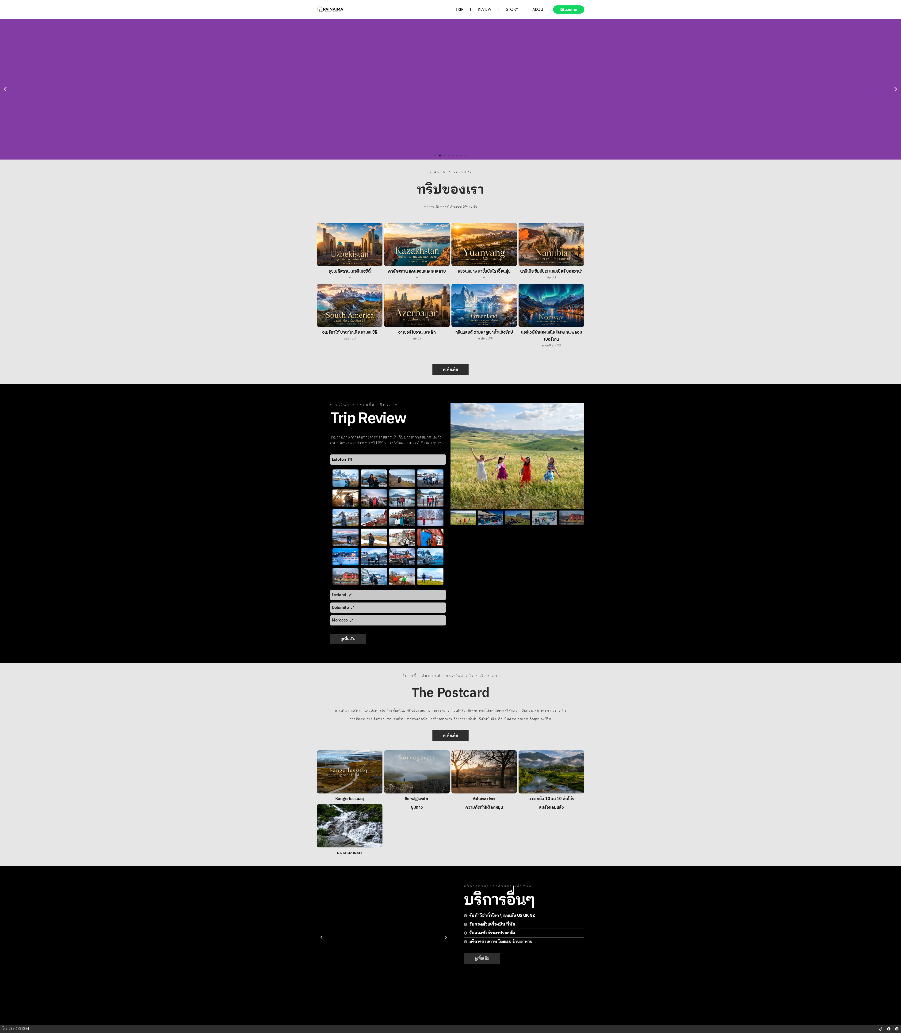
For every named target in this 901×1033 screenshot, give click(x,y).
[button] (5, 89)
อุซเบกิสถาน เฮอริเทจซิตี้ (349, 271)
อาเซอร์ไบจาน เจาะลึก (417, 332)
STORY (512, 9)
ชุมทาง (417, 807)
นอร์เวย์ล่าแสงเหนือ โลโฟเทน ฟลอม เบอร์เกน (551, 336)
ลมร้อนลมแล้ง (551, 807)
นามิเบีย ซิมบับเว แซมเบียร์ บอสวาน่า (551, 271)
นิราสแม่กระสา (349, 852)
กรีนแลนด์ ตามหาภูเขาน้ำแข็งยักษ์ (484, 332)
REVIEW (484, 9)
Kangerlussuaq (349, 798)
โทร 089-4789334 (15, 1028)
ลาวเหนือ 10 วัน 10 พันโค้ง (551, 798)
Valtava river (484, 798)
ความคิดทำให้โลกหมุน (484, 807)
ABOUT (538, 9)
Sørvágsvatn (417, 798)
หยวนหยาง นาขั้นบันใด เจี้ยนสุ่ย (484, 271)
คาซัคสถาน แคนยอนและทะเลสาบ (417, 271)
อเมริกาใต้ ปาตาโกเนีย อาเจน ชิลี (349, 332)
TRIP (459, 9)
